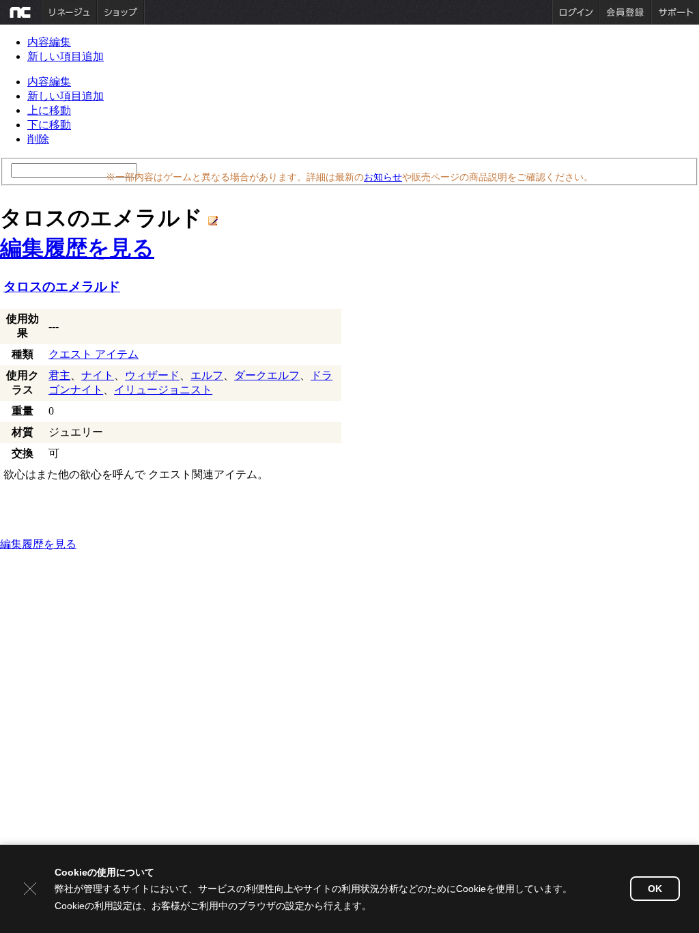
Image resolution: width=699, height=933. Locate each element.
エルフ (206, 375)
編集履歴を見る (77, 248)
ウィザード (152, 375)
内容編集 (49, 42)
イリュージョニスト (163, 389)
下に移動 (49, 124)
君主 (59, 375)
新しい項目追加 (65, 56)
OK (655, 888)
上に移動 (49, 110)
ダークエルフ (267, 375)
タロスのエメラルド (61, 286)
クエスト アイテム (93, 354)
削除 (38, 139)
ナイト (97, 375)
